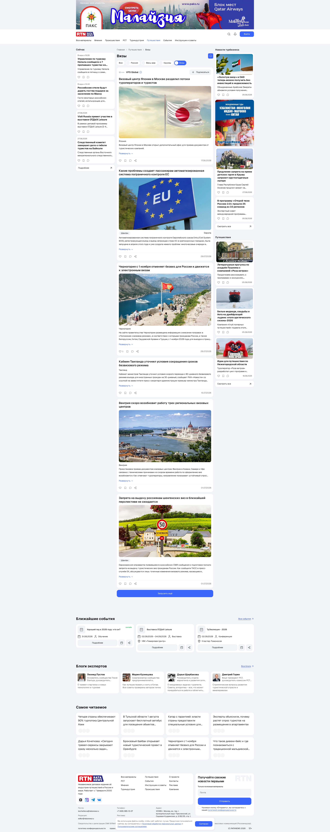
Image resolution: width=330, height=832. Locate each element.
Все (121, 62)
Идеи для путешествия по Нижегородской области (232, 363)
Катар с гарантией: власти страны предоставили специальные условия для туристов (184, 722)
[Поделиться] (135, 160)
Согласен (203, 823)
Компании (174, 789)
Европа (207, 233)
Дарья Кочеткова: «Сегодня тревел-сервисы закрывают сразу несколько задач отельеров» (95, 746)
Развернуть (124, 153)
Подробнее (97, 642)
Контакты (173, 781)
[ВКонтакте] (99, 800)
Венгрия (123, 465)
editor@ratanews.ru (86, 818)
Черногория (125, 328)
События (167, 40)
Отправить (224, 801)
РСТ (125, 40)
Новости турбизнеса (227, 49)
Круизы (167, 62)
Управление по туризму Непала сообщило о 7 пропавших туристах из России (92, 63)
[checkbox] (199, 807)
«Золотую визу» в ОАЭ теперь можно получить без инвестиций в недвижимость (234, 80)
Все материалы (83, 40)
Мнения (98, 40)
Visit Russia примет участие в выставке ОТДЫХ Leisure (95, 118)
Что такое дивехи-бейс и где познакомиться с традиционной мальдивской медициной (230, 746)
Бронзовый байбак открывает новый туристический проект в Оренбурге (142, 745)
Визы (181, 62)
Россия (134, 62)
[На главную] (85, 34)
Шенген (124, 233)
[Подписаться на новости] (210, 56)
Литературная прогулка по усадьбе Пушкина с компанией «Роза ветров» (233, 267)
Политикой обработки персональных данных (161, 824)
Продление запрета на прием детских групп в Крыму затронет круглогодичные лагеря (234, 176)
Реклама (173, 785)
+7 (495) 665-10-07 (125, 811)
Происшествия (112, 40)
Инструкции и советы (185, 40)
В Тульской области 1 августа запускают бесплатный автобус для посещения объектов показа (142, 722)
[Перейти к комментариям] (88, 77)
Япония (122, 141)
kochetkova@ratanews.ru (88, 811)
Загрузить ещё (165, 593)
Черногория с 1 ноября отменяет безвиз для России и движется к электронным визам (187, 746)
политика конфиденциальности (92, 828)
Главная (121, 49)
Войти (247, 34)
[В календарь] (121, 643)
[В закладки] (83, 77)
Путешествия (153, 40)
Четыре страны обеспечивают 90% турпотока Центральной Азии (97, 720)
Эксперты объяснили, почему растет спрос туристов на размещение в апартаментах (231, 720)
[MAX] (86, 800)
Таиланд (123, 370)
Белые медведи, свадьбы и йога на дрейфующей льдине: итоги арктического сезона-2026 (234, 316)
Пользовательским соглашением (132, 826)
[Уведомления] (235, 34)
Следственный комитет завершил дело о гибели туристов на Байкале (92, 145)
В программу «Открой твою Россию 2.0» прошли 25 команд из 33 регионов (233, 203)
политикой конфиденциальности (222, 810)
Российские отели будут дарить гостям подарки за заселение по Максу (93, 90)
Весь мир (150, 62)
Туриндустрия (137, 40)
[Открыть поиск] (228, 34)
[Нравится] (79, 77)
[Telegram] (93, 800)
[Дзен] (80, 800)
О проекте (174, 777)
